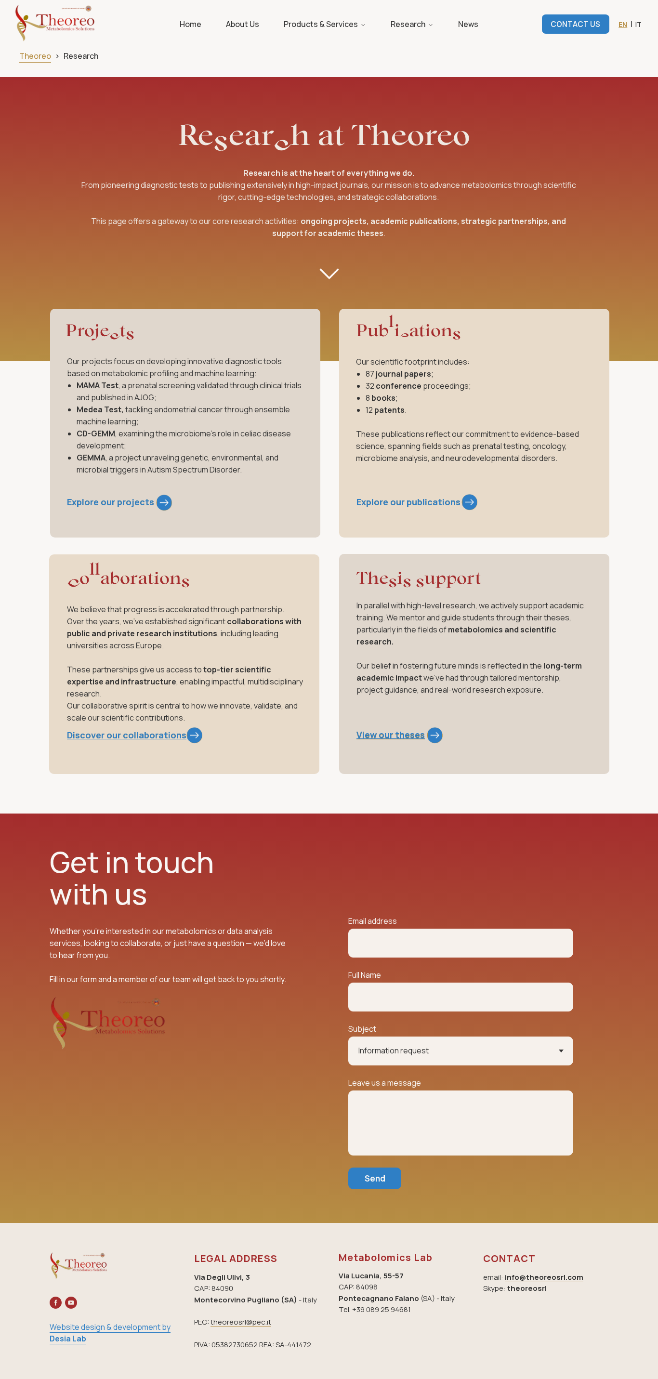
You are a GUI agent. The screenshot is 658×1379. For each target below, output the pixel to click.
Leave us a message (384, 1082)
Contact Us (575, 24)
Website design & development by (110, 1327)
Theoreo (35, 56)
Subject (362, 1029)
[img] (469, 502)
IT (638, 24)
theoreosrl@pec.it (241, 1322)
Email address (372, 921)
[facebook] (56, 1303)
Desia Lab (68, 1338)
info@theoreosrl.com (544, 1277)
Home (190, 24)
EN (623, 24)
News (468, 24)
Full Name (364, 975)
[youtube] (71, 1303)
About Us (242, 24)
